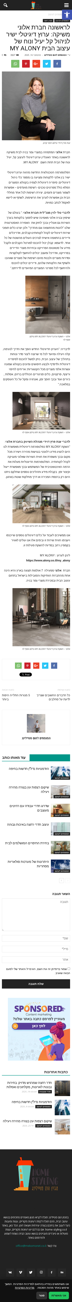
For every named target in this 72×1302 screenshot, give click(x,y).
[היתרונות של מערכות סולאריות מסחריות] (60, 866)
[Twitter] (31, 1272)
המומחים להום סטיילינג (55, 54)
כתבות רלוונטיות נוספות (48, 758)
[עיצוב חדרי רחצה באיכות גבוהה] (60, 829)
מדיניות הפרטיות (24, 1287)
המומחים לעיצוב (62, 20)
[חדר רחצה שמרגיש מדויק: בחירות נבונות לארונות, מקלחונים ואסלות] (62, 1088)
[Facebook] (51, 1272)
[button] (67, 15)
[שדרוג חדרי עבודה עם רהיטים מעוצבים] (60, 810)
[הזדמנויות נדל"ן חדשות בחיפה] (60, 773)
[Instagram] (41, 1272)
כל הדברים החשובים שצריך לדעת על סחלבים (53, 697)
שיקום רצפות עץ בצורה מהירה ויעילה (27, 1121)
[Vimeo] (20, 1272)
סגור (42, 1295)
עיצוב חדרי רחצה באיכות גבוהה (28, 824)
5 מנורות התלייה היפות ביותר (16, 697)
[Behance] (62, 1272)
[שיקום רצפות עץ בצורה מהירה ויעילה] (60, 792)
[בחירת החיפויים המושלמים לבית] (60, 847)
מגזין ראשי (48, 20)
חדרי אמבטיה (45, 1091)
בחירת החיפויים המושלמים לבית (27, 843)
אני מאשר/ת (58, 1295)
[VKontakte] (10, 1272)
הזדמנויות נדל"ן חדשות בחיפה (29, 769)
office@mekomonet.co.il (31, 1246)
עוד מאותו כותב (14, 758)
